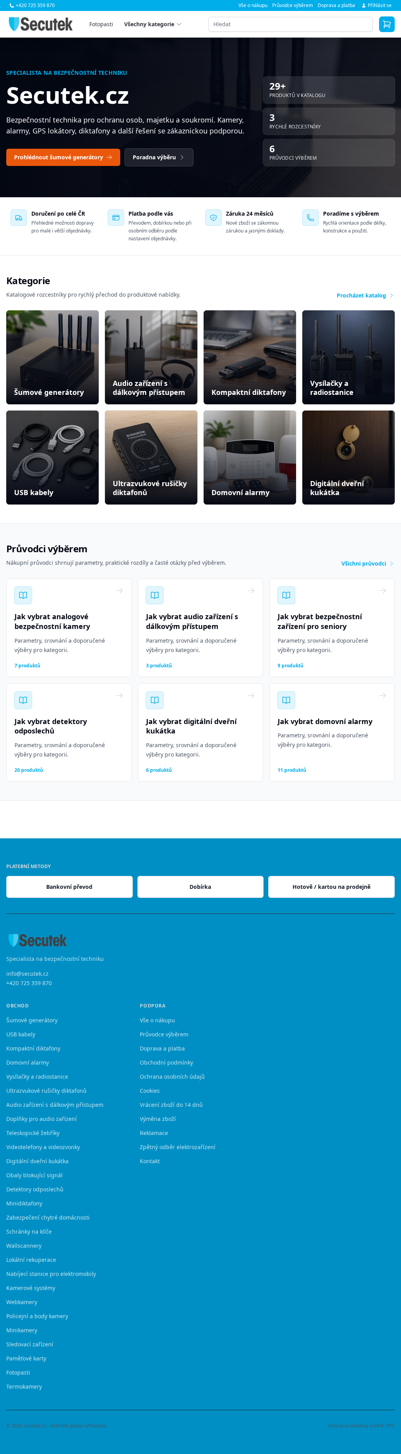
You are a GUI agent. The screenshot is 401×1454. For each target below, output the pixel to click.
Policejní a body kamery (37, 1316)
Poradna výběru (154, 157)
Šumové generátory (32, 1020)
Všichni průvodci (363, 563)
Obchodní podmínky (166, 1062)
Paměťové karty (26, 1358)
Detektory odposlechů (34, 1189)
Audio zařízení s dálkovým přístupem (54, 1104)
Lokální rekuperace (31, 1259)
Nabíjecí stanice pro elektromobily (51, 1273)
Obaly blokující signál (34, 1175)
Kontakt (150, 1161)
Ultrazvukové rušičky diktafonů (46, 1090)
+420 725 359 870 (29, 983)
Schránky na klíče (29, 1231)
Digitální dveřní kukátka (37, 1161)
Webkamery (21, 1302)
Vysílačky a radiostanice (37, 1076)
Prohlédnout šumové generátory (58, 157)
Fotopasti (101, 24)
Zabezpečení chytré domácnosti (48, 1217)
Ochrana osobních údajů (172, 1076)
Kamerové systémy (30, 1288)
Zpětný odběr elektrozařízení (177, 1147)
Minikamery (21, 1330)
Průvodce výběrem (292, 5)
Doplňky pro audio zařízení (41, 1118)
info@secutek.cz (27, 973)
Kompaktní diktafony (33, 1048)
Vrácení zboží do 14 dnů (171, 1104)
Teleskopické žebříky (33, 1133)
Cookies (150, 1090)
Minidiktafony (24, 1203)
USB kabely (20, 1034)
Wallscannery (24, 1245)
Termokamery (24, 1386)
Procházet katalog (361, 295)
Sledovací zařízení (29, 1344)
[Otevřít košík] (387, 24)
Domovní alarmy (27, 1062)
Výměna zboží (158, 1118)
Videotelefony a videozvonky (43, 1147)
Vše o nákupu (252, 5)
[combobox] (290, 24)
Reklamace (154, 1133)
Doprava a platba (336, 5)
